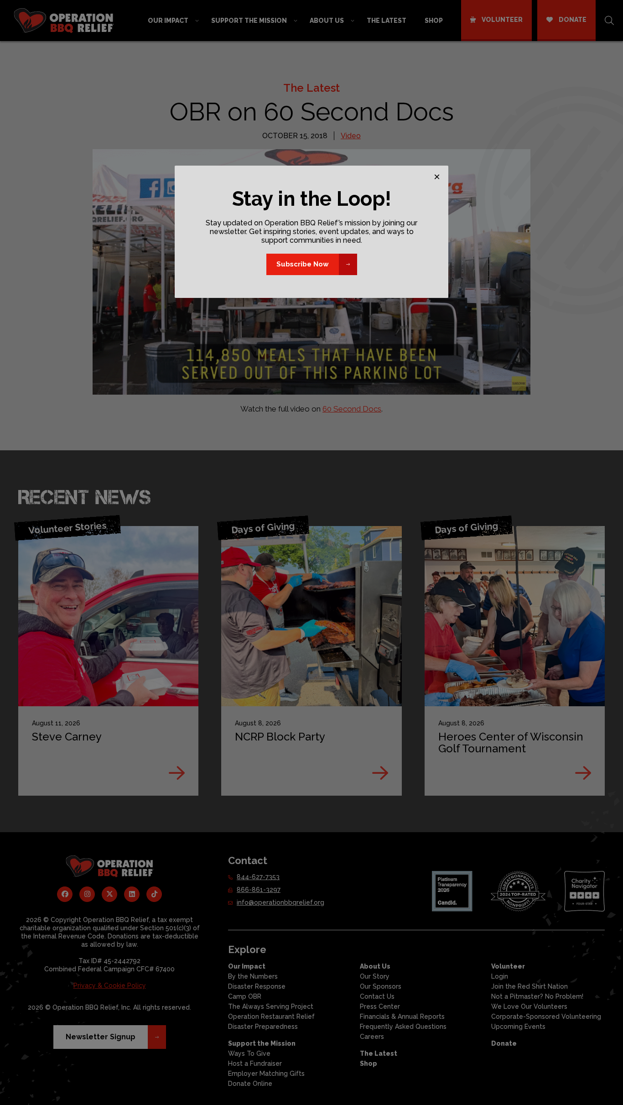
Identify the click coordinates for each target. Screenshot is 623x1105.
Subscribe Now (302, 264)
